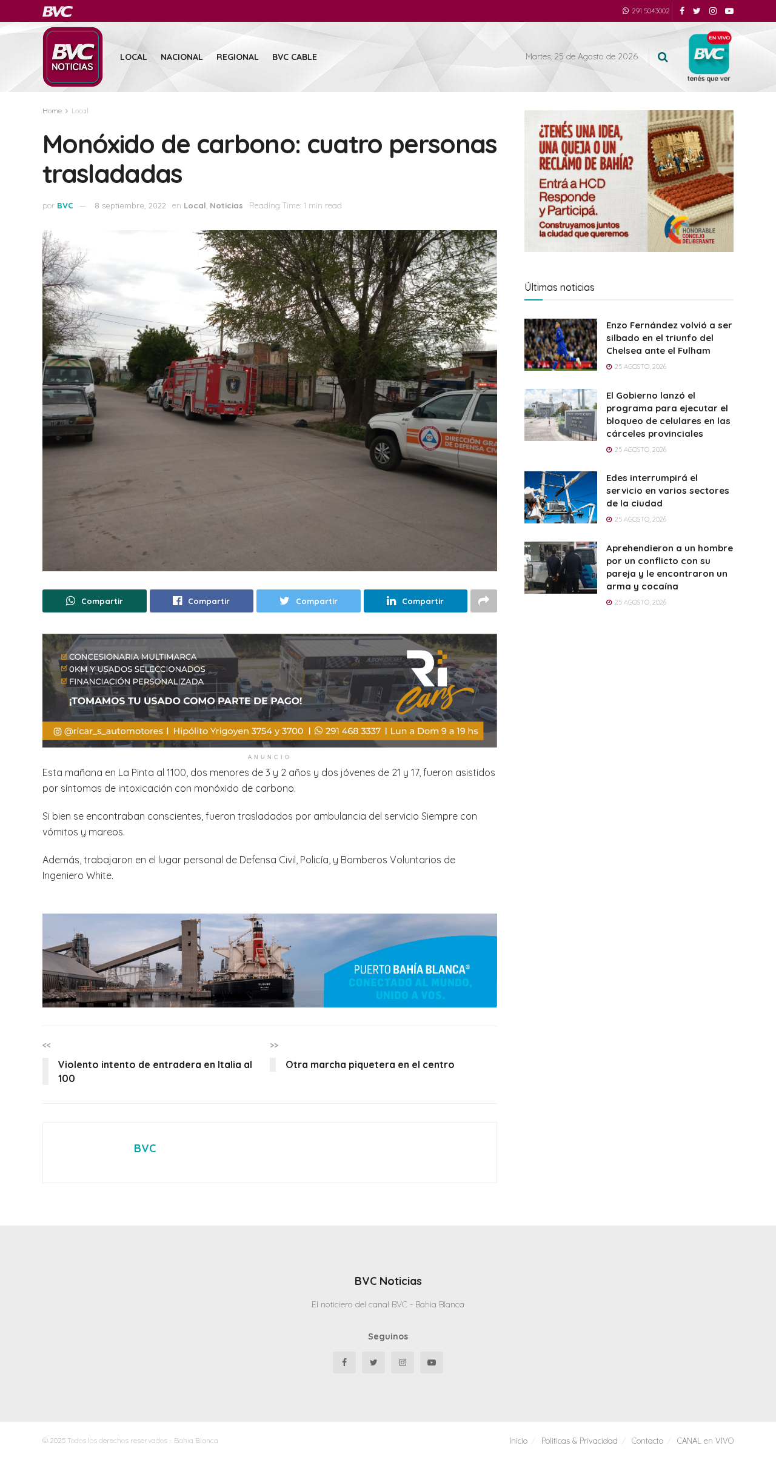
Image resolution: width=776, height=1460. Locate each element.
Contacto (647, 1440)
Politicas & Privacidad (579, 1440)
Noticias (226, 205)
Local (133, 56)
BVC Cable (294, 56)
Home (52, 110)
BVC (65, 205)
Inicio (518, 1440)
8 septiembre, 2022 (130, 205)
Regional (237, 56)
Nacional (182, 56)
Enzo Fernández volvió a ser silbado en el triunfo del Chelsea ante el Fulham (669, 337)
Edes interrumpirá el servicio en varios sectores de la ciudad (667, 490)
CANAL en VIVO (705, 1440)
